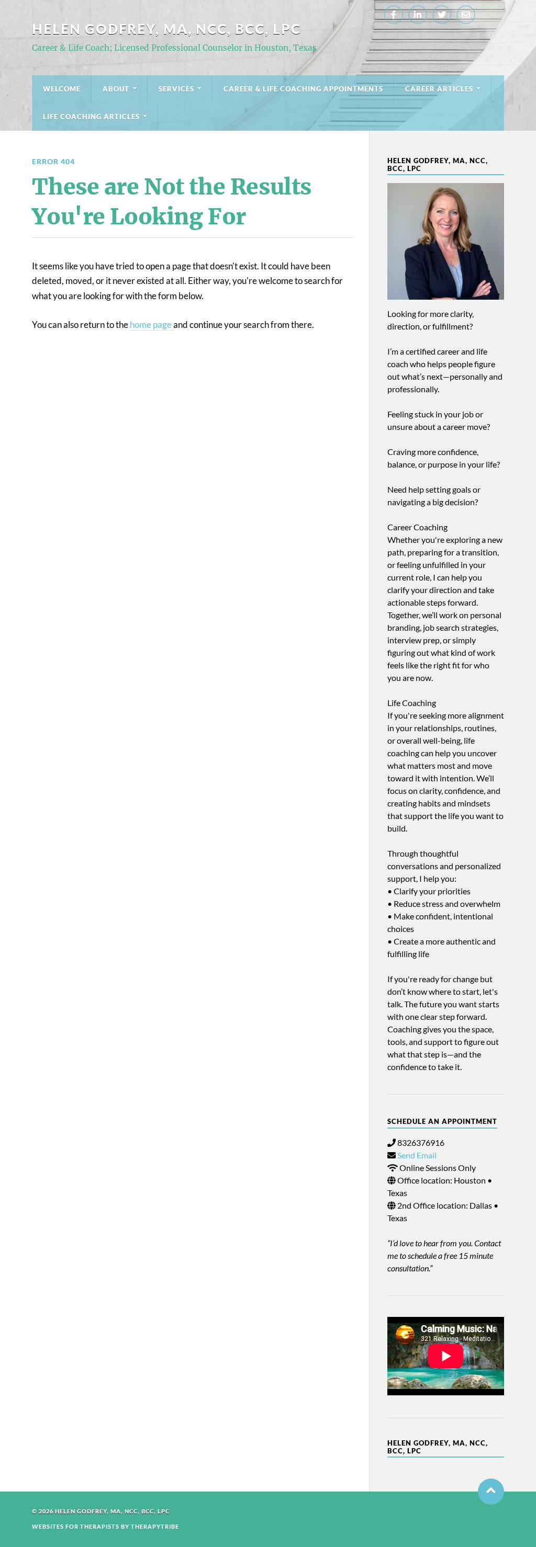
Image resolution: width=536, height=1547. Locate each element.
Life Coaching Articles (91, 116)
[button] (491, 1491)
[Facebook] (393, 14)
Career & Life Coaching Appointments (303, 89)
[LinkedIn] (417, 14)
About (116, 89)
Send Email (417, 1155)
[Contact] (465, 14)
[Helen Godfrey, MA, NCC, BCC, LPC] (445, 241)
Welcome (62, 89)
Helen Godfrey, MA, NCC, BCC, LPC (166, 29)
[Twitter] (441, 14)
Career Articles (439, 89)
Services (176, 89)
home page (151, 324)
